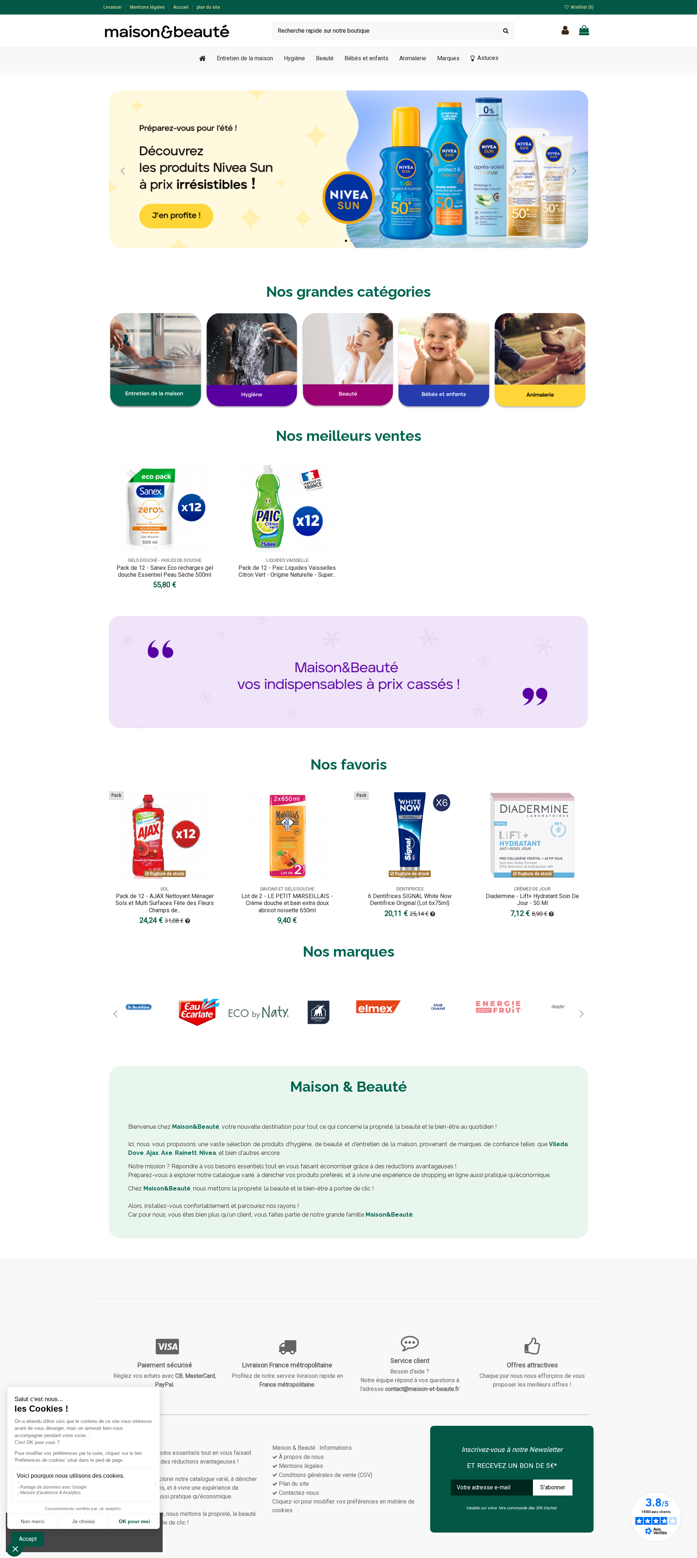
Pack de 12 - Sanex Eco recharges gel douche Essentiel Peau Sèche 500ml (165, 571)
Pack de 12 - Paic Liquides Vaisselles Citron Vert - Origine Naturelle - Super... (287, 571)
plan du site (208, 7)
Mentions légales (148, 7)
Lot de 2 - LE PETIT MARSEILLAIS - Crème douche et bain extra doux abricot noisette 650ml (287, 903)
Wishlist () (582, 7)
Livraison (113, 7)
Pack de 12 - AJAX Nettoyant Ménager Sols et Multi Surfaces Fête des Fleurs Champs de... (164, 903)
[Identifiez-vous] (565, 30)
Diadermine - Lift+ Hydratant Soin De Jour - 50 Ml (532, 899)
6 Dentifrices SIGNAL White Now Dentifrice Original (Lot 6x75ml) (410, 899)
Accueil (181, 7)
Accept (28, 1538)
